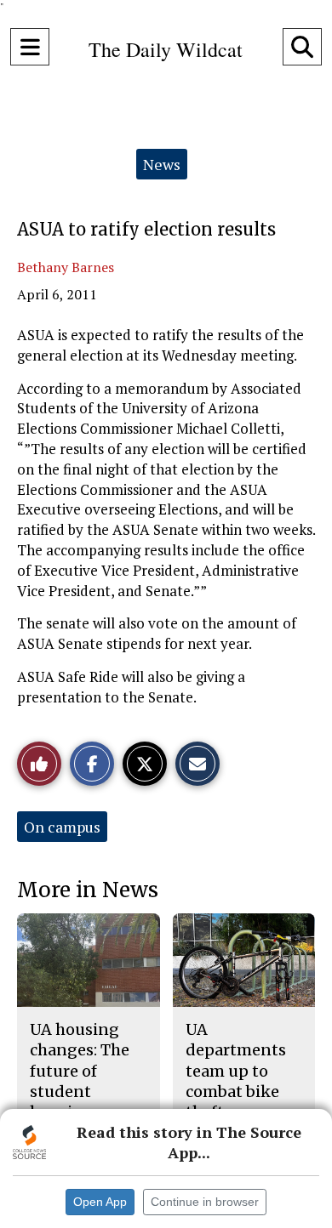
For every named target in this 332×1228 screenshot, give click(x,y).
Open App (100, 1201)
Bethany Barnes (65, 267)
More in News (87, 890)
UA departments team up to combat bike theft (236, 1071)
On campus (62, 826)
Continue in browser (205, 1201)
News (161, 164)
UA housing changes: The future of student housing (79, 1071)
